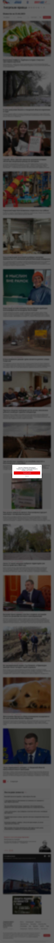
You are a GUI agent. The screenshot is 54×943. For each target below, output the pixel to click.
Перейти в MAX (27, 473)
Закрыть (27, 476)
